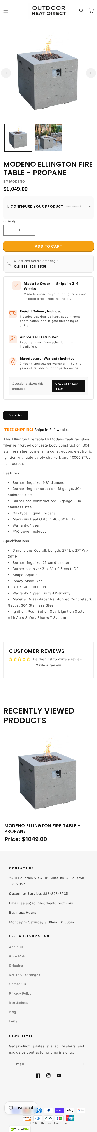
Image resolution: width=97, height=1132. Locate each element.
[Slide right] (91, 73)
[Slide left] (6, 73)
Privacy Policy (20, 993)
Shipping (16, 965)
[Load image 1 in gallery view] (18, 138)
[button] (6, 11)
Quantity (9, 221)
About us (16, 947)
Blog (12, 1012)
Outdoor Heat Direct (54, 1123)
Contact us (17, 984)
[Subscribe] (83, 1064)
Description (15, 415)
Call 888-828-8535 (30, 266)
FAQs (13, 1021)
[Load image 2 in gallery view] (48, 138)
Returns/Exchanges (24, 975)
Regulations (18, 1002)
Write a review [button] (48, 665)
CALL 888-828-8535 (67, 386)
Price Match (18, 956)
